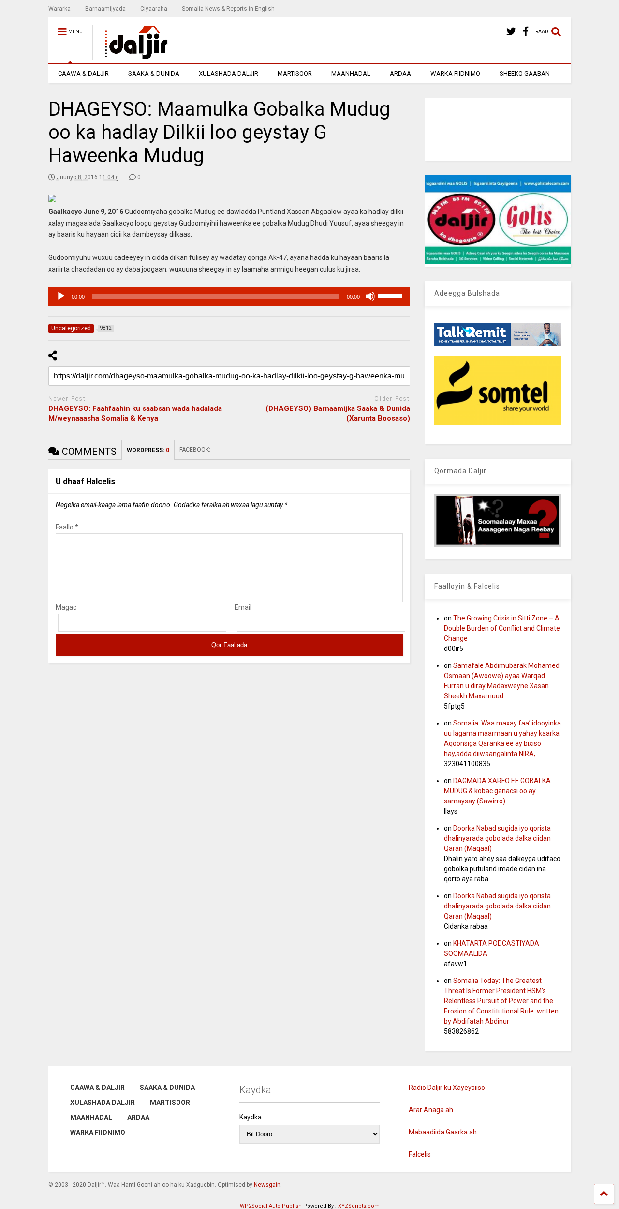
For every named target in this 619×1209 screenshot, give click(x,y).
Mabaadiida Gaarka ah (443, 1132)
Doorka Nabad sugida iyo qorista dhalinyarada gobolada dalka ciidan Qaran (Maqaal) (497, 838)
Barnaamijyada (105, 8)
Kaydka (250, 1117)
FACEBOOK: (195, 449)
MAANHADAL (350, 73)
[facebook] (525, 31)
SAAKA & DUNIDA (153, 73)
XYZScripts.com (359, 1206)
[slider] (391, 295)
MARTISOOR (295, 73)
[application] (229, 296)
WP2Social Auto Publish (271, 1206)
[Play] (61, 296)
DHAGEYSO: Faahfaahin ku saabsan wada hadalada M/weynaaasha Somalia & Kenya (135, 413)
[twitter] (511, 31)
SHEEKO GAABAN (525, 73)
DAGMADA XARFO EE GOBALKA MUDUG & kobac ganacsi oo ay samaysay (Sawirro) (497, 791)
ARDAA (400, 73)
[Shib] (370, 296)
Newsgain (267, 1184)
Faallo (67, 527)
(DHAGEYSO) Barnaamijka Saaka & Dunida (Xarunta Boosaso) (337, 413)
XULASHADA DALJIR (228, 73)
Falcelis (420, 1154)
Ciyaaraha (153, 8)
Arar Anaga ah (431, 1110)
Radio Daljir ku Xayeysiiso (447, 1087)
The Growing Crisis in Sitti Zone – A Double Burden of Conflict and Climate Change (502, 628)
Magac (66, 607)
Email (243, 607)
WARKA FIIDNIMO (455, 73)
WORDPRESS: (148, 450)
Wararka (59, 8)
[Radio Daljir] (131, 56)
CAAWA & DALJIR (83, 73)
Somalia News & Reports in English (228, 8)
